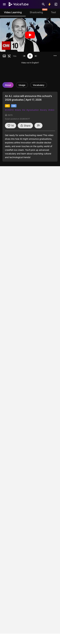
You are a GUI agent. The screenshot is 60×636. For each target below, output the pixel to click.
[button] (4, 56)
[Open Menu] (4, 4)
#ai (23, 110)
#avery (43, 110)
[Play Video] (30, 35)
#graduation (32, 110)
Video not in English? (30, 62)
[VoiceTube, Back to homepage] (19, 4)
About (8, 85)
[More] (55, 55)
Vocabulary (38, 85)
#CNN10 (9, 110)
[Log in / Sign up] (56, 4)
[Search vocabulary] (43, 4)
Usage (22, 85)
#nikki (51, 110)
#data (18, 110)
